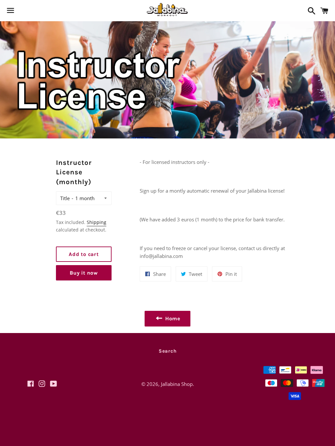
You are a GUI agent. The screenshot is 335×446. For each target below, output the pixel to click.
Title (65, 198)
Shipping (96, 222)
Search (168, 351)
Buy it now (84, 273)
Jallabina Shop (177, 384)
